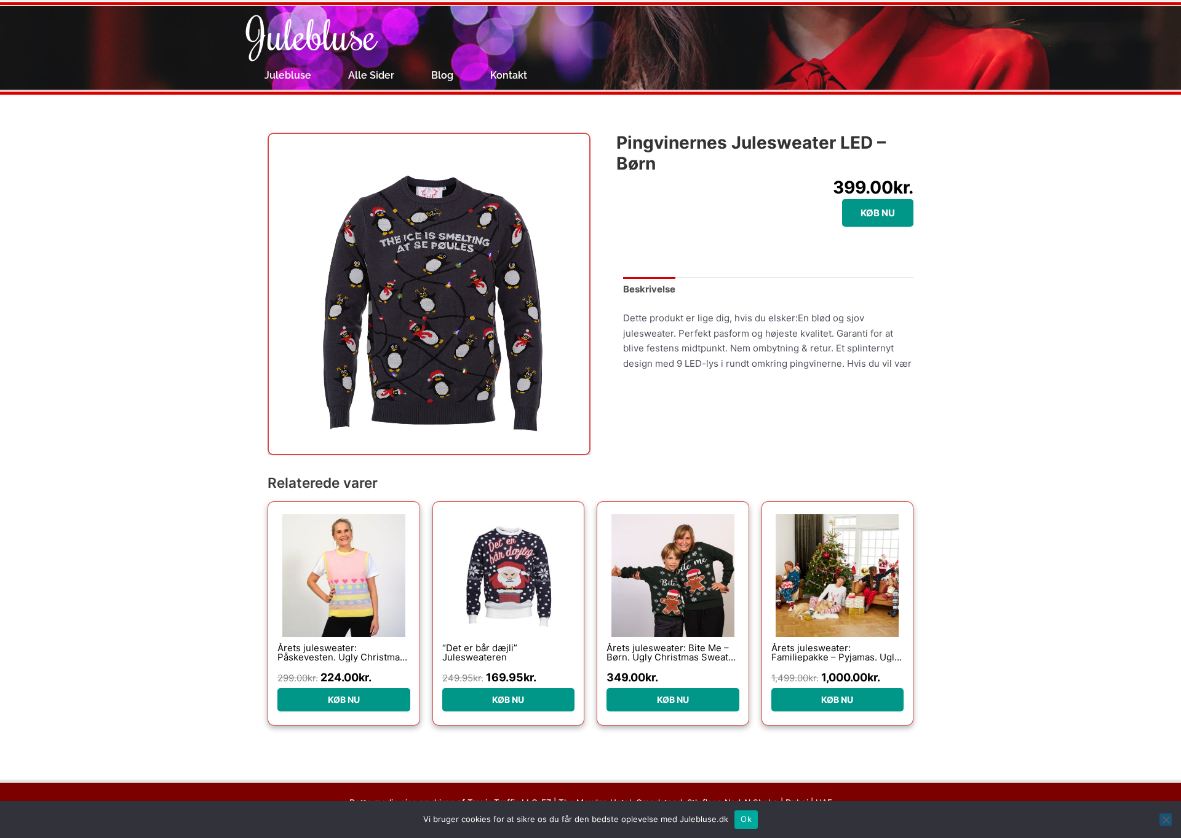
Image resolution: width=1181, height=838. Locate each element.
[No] (1165, 819)
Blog (442, 75)
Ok (746, 819)
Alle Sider (371, 75)
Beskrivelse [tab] (649, 289)
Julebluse (311, 33)
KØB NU (878, 213)
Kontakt (508, 75)
